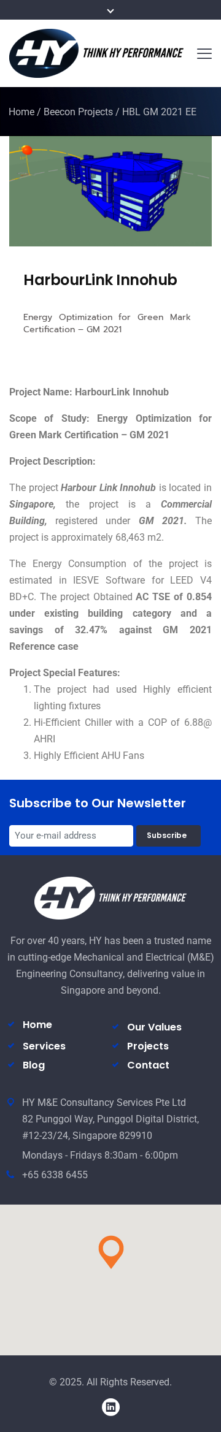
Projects (148, 1046)
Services (44, 1046)
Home (21, 112)
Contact (148, 1065)
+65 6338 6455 (55, 1175)
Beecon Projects (78, 112)
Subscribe (168, 835)
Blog (34, 1065)
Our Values (154, 1027)
